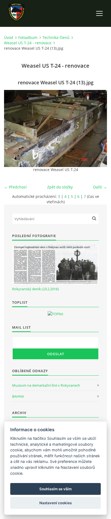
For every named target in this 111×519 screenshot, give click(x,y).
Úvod (8, 37)
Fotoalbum (27, 37)
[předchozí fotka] (13, 128)
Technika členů (56, 37)
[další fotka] (98, 128)
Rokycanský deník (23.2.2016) (35, 288)
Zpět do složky (60, 187)
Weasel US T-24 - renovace (27, 42)
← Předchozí (15, 187)
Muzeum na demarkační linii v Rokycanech (46, 385)
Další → (100, 187)
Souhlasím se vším (55, 489)
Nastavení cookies (55, 503)
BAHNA (18, 396)
